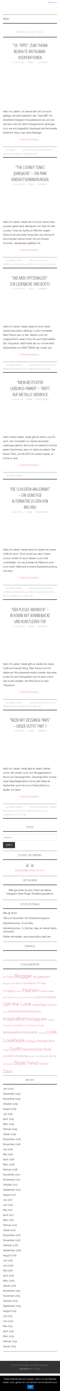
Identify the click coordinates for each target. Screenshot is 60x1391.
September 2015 (12, 1306)
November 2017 (11, 1179)
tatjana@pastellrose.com (31, 870)
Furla (33, 997)
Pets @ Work (10, 913)
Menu (6, 19)
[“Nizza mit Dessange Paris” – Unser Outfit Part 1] (30, 749)
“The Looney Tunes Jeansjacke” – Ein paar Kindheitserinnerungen (30, 173)
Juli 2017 (7, 1200)
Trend (49, 264)
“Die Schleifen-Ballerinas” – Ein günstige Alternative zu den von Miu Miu (30, 498)
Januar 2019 (9, 1134)
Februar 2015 (10, 1341)
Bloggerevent (43, 807)
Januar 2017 (9, 1230)
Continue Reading (30, 139)
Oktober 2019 (10, 1104)
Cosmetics (29, 983)
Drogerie (8, 991)
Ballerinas (34, 588)
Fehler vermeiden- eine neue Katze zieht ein (26, 936)
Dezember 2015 (11, 1290)
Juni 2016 (8, 1265)
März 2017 (8, 1220)
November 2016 (11, 1240)
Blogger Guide (9, 983)
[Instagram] (27, 865)
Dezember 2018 (11, 1139)
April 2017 (8, 1215)
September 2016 (12, 1250)
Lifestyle (41, 1033)
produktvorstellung (15, 1056)
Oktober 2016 (10, 1245)
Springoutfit (8, 1064)
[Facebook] (32, 865)
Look (24, 264)
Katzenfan (7, 1025)
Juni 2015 (8, 1321)
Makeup (31, 1041)
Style (44, 264)
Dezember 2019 (11, 1093)
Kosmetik (30, 1032)
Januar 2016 (9, 1285)
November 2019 (11, 1098)
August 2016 (9, 1255)
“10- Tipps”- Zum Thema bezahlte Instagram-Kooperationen (30, 51)
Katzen (51, 1019)
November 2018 (11, 1144)
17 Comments (42, 62)
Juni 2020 (8, 1088)
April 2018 (8, 1159)
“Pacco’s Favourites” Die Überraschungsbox (26, 918)
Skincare (44, 1056)
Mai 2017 (7, 1210)
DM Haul (41, 983)
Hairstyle (39, 811)
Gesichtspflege (46, 997)
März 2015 (8, 1336)
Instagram (7, 153)
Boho (18, 983)
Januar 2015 (9, 1346)
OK (30, 1387)
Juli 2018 (8, 1149)
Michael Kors (41, 592)
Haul (5, 1012)
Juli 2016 (8, 1260)
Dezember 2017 (11, 1174)
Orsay (5, 1050)
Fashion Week (47, 991)
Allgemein (11, 150)
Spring (52, 1056)
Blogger (32, 150)
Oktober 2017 (10, 1184)
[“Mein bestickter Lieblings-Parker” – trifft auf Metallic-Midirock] (30, 418)
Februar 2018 (10, 1169)
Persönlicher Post (30, 153)
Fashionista (24, 1368)
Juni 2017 (8, 1205)
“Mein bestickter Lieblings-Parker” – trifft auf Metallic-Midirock (30, 388)
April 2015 (8, 1331)
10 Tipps (25, 150)
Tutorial (43, 1063)
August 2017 (9, 1194)
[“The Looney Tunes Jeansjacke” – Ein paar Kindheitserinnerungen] (30, 203)
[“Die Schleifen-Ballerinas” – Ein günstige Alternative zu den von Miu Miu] (30, 530)
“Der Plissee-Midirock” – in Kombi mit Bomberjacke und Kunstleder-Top (30, 616)
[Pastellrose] (30, 8)
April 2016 (8, 1275)
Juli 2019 (7, 1114)
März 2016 (8, 1280)
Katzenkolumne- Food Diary (18, 923)
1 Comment (41, 730)
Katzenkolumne (20, 1025)
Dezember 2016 (11, 1235)
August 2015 (9, 1311)
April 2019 (8, 1119)
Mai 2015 (7, 1326)
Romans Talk (33, 1056)
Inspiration (48, 150)
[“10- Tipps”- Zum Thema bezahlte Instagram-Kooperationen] (30, 86)
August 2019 (9, 1109)
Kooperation (17, 153)
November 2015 (11, 1296)
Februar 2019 (10, 1129)
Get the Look (42, 260)
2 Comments (42, 288)
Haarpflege (30, 811)
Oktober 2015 (10, 1301)
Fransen (26, 997)
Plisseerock (13, 595)
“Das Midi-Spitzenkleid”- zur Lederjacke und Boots (30, 281)
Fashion (40, 150)
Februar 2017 (10, 1225)
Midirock (50, 592)
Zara (54, 264)
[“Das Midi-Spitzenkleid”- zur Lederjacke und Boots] (30, 307)
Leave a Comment (42, 399)
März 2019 (8, 1124)
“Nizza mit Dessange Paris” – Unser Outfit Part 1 (30, 723)
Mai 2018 (8, 1154)
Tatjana (30, 62)
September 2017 (12, 1189)
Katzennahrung (36, 1025)
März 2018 (8, 1164)
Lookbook (31, 264)
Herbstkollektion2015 (24, 1011)
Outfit (38, 264)
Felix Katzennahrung (12, 997)
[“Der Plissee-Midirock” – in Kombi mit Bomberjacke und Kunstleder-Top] (30, 645)
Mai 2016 (8, 1270)
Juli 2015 (7, 1316)
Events (18, 991)
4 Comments (42, 184)
